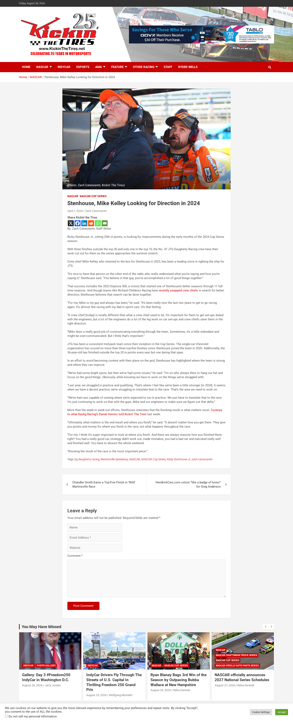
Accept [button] (282, 712)
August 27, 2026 (225, 685)
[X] (71, 223)
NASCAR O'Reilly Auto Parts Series (237, 665)
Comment (75, 556)
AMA (98, 67)
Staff (168, 67)
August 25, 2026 (96, 695)
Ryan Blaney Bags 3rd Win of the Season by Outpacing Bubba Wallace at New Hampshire (178, 680)
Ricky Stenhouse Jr (178, 459)
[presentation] (265, 627)
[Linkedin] (84, 223)
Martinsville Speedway (114, 459)
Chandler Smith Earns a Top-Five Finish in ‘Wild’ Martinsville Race (103, 484)
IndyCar (64, 67)
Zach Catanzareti (95, 210)
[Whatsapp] (98, 223)
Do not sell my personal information (33, 716)
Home (26, 67)
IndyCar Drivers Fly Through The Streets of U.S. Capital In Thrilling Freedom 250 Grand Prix (114, 682)
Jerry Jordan (53, 685)
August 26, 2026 (32, 685)
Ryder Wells (188, 67)
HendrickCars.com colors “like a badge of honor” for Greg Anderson (188, 484)
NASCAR (42, 67)
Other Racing (143, 67)
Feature (117, 67)
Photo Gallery (46, 665)
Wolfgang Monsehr (121, 695)
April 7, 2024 (75, 210)
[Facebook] (78, 223)
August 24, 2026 (160, 690)
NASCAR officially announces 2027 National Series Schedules (242, 677)
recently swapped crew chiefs (178, 290)
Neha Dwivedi (181, 690)
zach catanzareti (202, 459)
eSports (82, 67)
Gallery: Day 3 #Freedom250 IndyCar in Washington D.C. (46, 677)
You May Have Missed (41, 626)
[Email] (105, 223)
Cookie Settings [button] (261, 712)
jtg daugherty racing (87, 459)
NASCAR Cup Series (93, 196)
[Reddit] (91, 223)
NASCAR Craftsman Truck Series (236, 655)
